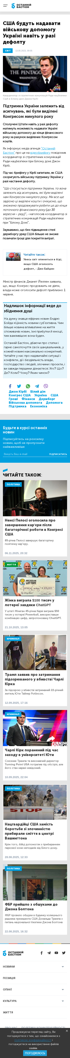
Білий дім (38, 391)
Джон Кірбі (18, 391)
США (54, 395)
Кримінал (13, 638)
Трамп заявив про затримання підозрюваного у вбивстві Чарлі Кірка (34, 679)
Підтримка (17, 406)
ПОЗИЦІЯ (9, 978)
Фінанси (28, 399)
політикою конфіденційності (32, 1040)
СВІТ (8, 50)
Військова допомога (25, 402)
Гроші (13, 399)
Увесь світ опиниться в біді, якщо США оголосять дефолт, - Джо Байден (43, 264)
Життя (11, 564)
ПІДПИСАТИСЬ (58, 454)
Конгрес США (20, 395)
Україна (40, 395)
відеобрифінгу (40, 152)
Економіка (38, 406)
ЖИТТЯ (8, 1012)
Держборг (47, 399)
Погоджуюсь (35, 1053)
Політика (13, 484)
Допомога (54, 402)
